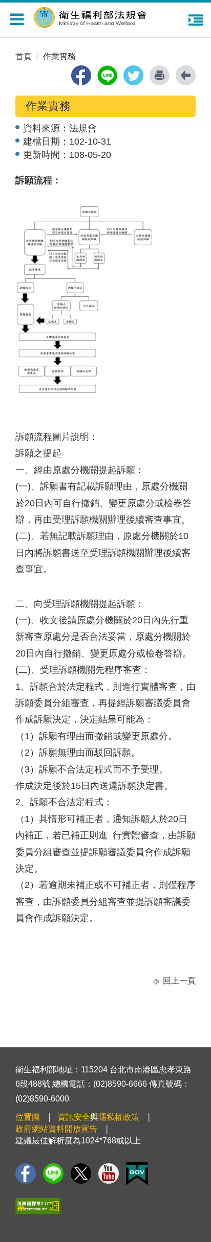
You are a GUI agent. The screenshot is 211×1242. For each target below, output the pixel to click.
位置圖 (27, 1117)
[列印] (160, 75)
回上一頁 (179, 980)
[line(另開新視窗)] (107, 75)
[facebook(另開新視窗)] (81, 75)
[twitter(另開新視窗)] (133, 75)
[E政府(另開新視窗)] (137, 1173)
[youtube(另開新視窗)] (108, 1173)
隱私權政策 (118, 1117)
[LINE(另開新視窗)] (53, 1173)
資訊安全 (73, 1117)
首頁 (23, 56)
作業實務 (59, 56)
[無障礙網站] (37, 1206)
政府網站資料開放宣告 (56, 1128)
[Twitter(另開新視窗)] (81, 1173)
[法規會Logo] (108, 16)
